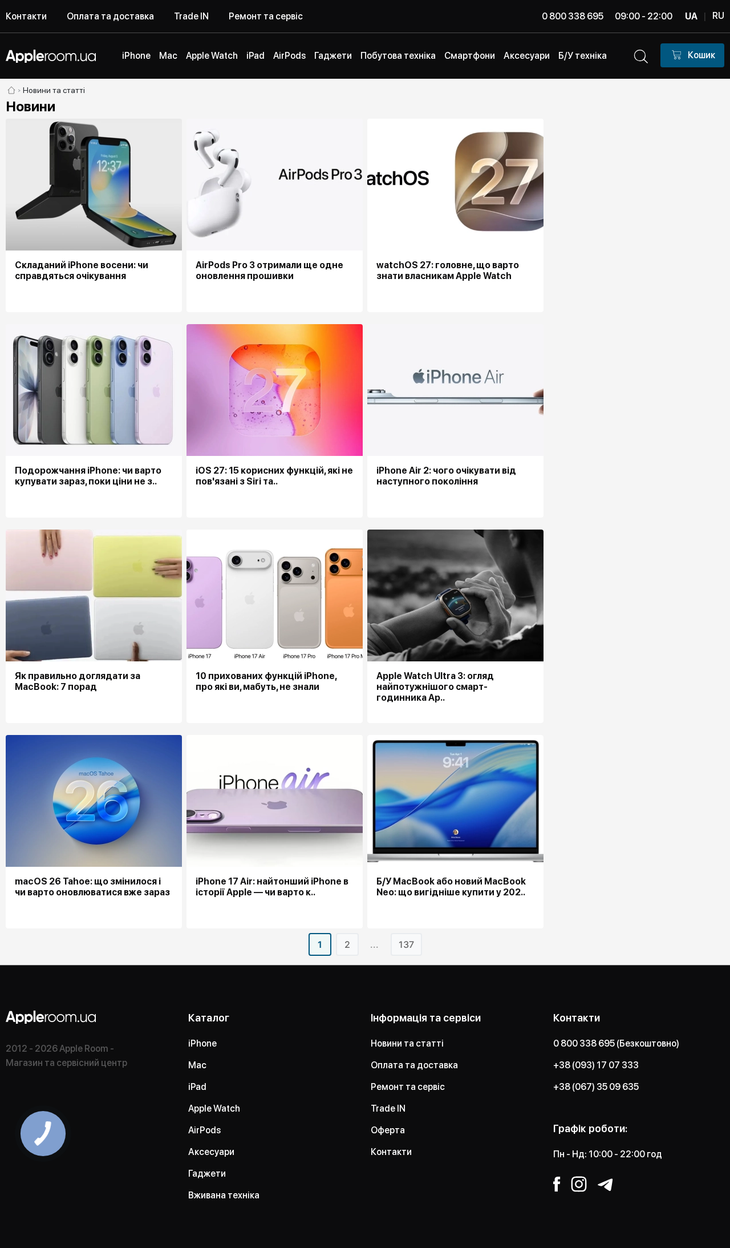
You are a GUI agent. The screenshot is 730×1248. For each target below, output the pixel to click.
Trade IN (191, 16)
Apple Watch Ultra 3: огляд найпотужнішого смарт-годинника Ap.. (435, 687)
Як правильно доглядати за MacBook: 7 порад (77, 681)
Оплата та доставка (110, 16)
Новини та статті (407, 1043)
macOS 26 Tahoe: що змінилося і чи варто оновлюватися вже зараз (92, 887)
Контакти (26, 16)
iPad (197, 1086)
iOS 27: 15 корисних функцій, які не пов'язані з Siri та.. (274, 476)
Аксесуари (211, 1151)
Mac (197, 1065)
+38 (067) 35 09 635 (596, 1086)
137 (406, 944)
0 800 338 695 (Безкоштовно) (616, 1043)
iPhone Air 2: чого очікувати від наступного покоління (446, 476)
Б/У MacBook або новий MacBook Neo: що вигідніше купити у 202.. (451, 887)
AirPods (204, 1130)
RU (718, 15)
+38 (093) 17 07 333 (596, 1065)
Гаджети (207, 1173)
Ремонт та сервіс (266, 16)
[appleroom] (11, 90)
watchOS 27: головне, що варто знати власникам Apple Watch (447, 270)
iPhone (202, 1043)
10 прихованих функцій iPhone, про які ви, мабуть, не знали (266, 681)
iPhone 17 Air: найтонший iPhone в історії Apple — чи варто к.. (272, 887)
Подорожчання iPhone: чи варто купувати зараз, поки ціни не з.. (88, 476)
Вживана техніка (223, 1195)
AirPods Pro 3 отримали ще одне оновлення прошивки (269, 270)
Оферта (388, 1130)
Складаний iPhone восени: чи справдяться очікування (81, 270)
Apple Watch (214, 1108)
